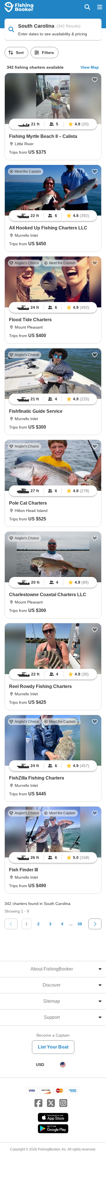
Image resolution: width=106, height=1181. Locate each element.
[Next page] (94, 924)
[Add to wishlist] (94, 79)
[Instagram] (63, 1103)
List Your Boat (53, 1047)
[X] (51, 1103)
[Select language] (63, 1064)
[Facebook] (38, 1103)
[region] (53, 124)
